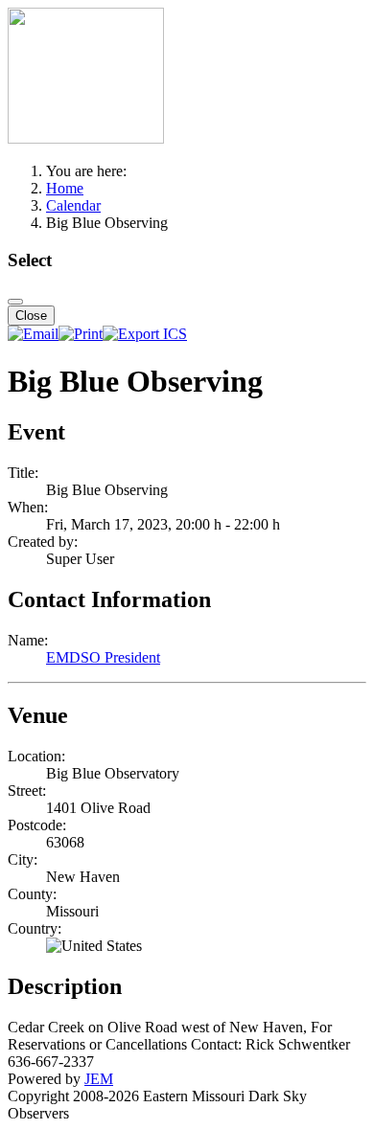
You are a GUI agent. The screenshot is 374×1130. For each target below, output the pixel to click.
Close (31, 315)
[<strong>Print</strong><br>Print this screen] (80, 334)
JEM (98, 1079)
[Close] (15, 302)
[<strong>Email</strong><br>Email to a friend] (33, 334)
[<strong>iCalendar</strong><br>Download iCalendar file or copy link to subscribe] (145, 334)
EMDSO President (103, 657)
